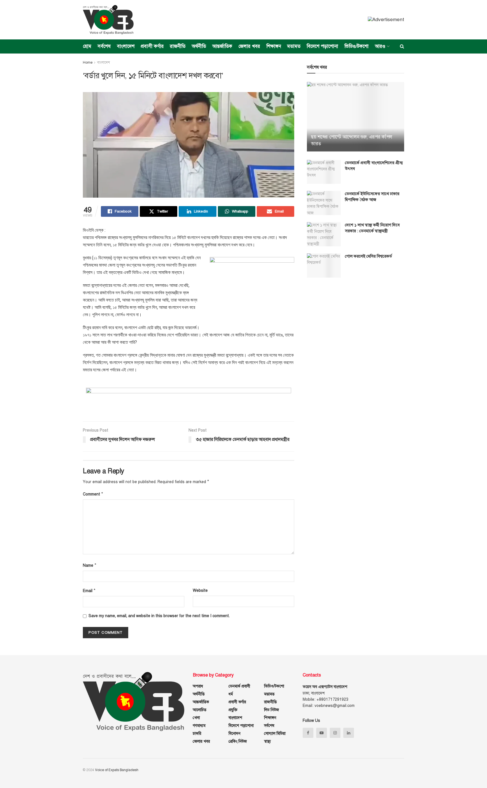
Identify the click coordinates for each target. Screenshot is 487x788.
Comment (93, 494)
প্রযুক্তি (233, 709)
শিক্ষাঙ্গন (273, 46)
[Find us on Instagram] (335, 733)
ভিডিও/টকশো (356, 46)
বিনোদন (234, 733)
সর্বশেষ (104, 46)
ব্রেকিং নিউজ (238, 741)
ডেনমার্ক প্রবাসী (239, 686)
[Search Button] (402, 46)
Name (89, 565)
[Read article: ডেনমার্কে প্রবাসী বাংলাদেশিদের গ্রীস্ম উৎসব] (324, 172)
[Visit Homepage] (108, 20)
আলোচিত (199, 709)
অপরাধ (198, 686)
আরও (380, 46)
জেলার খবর (249, 46)
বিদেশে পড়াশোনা (322, 46)
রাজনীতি (177, 46)
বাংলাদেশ (125, 46)
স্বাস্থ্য (267, 741)
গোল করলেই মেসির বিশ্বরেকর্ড (368, 256)
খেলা (196, 717)
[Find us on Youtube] (321, 733)
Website (200, 590)
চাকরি (197, 733)
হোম (87, 46)
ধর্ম (231, 694)
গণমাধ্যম (199, 725)
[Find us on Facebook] (308, 733)
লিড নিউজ (271, 709)
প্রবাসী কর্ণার (152, 46)
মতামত (293, 46)
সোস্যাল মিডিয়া (274, 733)
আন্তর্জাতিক (222, 46)
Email (89, 590)
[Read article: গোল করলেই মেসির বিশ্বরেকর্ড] (324, 265)
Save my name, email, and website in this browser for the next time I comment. (159, 615)
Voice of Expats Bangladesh (116, 770)
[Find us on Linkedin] (348, 733)
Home (87, 62)
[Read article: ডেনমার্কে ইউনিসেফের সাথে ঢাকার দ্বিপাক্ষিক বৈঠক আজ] (324, 203)
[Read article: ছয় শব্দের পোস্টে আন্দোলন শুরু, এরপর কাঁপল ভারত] (355, 116)
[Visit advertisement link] (386, 20)
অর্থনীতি (199, 46)
